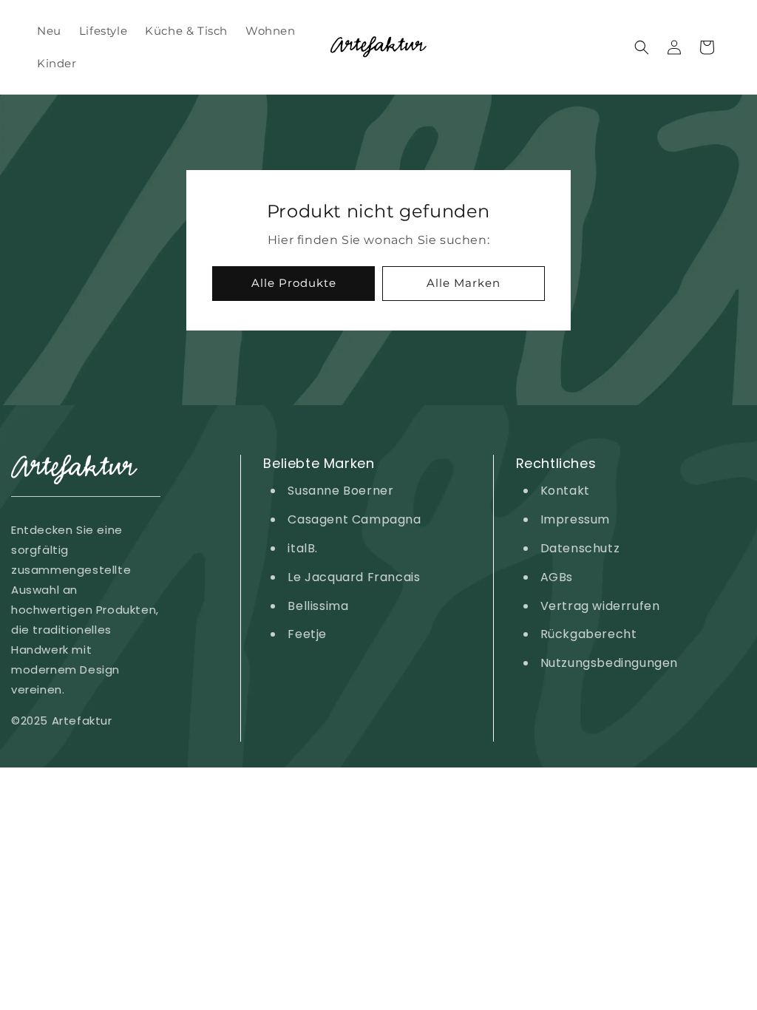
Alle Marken (463, 283)
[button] (641, 47)
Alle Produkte (293, 283)
